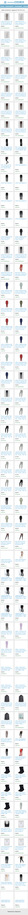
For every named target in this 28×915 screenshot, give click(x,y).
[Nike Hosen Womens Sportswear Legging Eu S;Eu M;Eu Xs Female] (21, 268)
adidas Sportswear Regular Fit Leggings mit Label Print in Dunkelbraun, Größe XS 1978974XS (6, 132)
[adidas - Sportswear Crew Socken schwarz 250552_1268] (6, 770)
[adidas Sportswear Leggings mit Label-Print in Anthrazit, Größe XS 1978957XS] (7, 88)
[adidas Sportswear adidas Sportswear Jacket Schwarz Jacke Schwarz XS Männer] (6, 716)
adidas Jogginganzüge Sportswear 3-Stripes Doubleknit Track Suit (20, 525)
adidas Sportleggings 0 (21, 164)
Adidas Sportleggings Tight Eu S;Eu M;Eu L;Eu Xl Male (20, 866)
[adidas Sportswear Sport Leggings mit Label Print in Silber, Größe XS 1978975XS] (21, 52)
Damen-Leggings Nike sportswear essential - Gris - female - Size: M (6, 471)
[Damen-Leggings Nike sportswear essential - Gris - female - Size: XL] (21, 411)
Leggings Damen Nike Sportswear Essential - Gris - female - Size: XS (20, 453)
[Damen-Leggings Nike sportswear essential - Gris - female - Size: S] (6, 483)
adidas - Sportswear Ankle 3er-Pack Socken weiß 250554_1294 (20, 669)
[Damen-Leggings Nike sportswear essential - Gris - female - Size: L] (21, 393)
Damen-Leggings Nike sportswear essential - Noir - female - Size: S (6, 417)
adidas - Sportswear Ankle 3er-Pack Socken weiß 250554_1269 (6, 669)
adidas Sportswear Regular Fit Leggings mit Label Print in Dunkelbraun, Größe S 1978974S (20, 96)
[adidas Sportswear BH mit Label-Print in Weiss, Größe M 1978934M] (21, 842)
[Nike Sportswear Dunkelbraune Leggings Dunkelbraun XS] (21, 537)
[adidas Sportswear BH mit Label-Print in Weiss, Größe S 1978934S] (21, 824)
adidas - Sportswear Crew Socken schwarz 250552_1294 (20, 794)
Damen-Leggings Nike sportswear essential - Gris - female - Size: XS (20, 435)
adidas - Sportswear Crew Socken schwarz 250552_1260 (6, 794)
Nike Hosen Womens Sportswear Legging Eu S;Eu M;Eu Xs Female (21, 274)
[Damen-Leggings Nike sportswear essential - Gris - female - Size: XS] (21, 429)
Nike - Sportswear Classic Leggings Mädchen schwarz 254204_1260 (21, 148)
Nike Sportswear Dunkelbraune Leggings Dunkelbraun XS (20, 543)
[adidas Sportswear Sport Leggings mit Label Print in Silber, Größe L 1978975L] (21, 34)
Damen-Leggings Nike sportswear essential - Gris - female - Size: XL (20, 417)
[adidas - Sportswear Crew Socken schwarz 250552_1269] (21, 770)
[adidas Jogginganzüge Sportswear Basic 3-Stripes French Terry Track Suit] (21, 501)
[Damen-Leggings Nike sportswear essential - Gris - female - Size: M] (6, 465)
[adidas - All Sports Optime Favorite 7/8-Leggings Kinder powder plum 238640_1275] (21, 626)
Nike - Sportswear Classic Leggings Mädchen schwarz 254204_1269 (6, 148)
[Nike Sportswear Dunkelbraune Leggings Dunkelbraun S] (6, 537)
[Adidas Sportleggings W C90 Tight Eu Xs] (6, 752)
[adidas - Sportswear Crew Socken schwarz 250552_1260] (6, 788)
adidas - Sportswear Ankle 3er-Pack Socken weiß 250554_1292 (20, 686)
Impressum (17, 911)
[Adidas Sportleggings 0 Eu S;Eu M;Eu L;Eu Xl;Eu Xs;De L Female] (21, 877)
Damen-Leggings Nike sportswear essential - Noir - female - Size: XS (6, 435)
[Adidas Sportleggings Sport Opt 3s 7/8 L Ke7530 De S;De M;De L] (6, 734)
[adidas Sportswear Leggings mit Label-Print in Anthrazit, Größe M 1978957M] (21, 70)
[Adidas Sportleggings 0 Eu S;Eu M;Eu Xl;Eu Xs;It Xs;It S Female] (6, 859)
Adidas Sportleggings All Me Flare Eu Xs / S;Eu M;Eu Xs (20, 758)
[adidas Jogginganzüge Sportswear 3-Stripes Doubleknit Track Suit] (21, 519)
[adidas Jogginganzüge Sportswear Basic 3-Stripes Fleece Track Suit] (6, 303)
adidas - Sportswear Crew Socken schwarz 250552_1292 (6, 812)
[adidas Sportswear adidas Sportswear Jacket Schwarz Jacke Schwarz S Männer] (6, 698)
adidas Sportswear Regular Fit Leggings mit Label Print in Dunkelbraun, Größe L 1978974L (6, 114)
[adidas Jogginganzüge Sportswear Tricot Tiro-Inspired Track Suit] (6, 286)
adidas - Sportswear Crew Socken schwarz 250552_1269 (20, 776)
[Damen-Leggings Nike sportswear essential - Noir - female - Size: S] (6, 411)
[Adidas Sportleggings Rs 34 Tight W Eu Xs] (21, 734)
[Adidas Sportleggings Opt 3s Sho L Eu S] (21, 555)
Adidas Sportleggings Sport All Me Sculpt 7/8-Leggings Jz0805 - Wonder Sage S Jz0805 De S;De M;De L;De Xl (21, 813)
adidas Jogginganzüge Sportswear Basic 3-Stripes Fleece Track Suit (7, 310)
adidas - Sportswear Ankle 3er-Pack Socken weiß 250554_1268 (6, 686)
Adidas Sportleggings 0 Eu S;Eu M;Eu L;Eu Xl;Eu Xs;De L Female (21, 884)
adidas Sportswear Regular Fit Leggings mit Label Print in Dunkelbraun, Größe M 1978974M (20, 114)
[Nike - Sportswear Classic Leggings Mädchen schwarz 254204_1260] (21, 142)
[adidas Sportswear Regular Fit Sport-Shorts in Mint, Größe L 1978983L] (21, 716)
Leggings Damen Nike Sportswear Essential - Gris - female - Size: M (20, 471)
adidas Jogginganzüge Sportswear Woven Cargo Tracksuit (6, 238)
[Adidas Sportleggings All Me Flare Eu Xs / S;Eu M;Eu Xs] (21, 752)
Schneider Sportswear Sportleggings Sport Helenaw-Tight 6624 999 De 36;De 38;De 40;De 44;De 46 (7, 508)
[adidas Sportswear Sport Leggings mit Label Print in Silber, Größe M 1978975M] (21, 16)
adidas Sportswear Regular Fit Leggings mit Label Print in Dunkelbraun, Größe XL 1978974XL (20, 132)
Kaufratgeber (18, 6)
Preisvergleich (9, 6)
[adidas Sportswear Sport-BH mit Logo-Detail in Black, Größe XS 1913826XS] (7, 824)
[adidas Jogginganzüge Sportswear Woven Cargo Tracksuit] (6, 232)
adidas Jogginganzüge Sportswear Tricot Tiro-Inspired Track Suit (6, 292)
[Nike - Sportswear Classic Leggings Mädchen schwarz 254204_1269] (6, 142)
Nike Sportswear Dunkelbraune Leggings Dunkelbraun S (6, 543)
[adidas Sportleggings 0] (21, 160)
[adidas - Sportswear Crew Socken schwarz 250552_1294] (21, 788)
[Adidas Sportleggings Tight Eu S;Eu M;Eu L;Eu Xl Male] (21, 859)
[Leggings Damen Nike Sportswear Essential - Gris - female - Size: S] (6, 447)
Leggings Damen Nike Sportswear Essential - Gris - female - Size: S (6, 453)
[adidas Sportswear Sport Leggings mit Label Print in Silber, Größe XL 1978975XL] (7, 52)
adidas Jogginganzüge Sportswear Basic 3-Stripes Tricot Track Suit (21, 292)
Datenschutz (11, 911)
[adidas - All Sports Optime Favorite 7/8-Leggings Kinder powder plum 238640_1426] (6, 644)
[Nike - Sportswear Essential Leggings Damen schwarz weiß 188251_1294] (6, 160)
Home (2, 6)
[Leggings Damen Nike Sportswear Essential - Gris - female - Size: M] (21, 465)
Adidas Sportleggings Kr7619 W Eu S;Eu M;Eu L (7, 884)
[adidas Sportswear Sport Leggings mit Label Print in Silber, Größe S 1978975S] (7, 34)
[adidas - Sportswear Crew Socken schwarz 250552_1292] (6, 806)
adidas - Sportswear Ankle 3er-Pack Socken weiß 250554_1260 (20, 651)
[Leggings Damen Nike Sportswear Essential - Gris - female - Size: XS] (21, 447)
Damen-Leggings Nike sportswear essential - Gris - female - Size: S (6, 489)
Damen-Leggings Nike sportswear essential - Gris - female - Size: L (20, 400)
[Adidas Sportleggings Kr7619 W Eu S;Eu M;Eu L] (6, 877)
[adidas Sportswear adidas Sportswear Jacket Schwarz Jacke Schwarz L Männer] (21, 698)
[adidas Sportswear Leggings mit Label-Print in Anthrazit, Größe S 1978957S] (7, 70)
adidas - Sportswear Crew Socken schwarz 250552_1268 (6, 776)
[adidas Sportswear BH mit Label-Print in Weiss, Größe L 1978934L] (7, 842)
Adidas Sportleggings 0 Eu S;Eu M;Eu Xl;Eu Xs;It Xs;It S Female (7, 866)
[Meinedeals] (14, 4)
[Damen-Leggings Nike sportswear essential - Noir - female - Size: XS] (6, 429)
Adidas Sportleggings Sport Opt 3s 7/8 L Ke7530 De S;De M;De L (6, 740)
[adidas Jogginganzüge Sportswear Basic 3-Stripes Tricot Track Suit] (21, 286)
